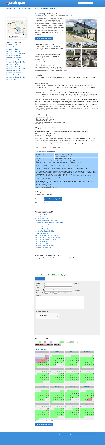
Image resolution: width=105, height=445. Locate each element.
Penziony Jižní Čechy (41, 218)
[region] (16, 29)
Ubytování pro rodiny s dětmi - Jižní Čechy (49, 223)
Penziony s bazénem (13, 51)
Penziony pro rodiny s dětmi (15, 53)
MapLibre (10, 34)
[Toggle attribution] (24, 35)
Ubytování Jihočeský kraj (43, 248)
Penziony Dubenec (41, 214)
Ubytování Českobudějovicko (44, 231)
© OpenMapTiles (19, 34)
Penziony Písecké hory (13, 57)
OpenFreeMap (14, 34)
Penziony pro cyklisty (13, 55)
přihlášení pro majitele (76, 434)
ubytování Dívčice (26, 8)
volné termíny (40, 279)
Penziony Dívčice (40, 216)
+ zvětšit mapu (22, 19)
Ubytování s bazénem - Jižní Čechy (46, 220)
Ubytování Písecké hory (42, 227)
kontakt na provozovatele (91, 434)
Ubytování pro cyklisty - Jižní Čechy (46, 225)
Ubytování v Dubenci (42, 15)
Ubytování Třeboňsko (42, 229)
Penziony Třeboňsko (13, 60)
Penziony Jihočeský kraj (14, 79)
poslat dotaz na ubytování (44, 38)
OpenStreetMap (15, 36)
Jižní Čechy (69, 15)
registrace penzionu (63, 434)
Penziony (15, 8)
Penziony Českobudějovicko (15, 62)
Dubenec (35, 8)
